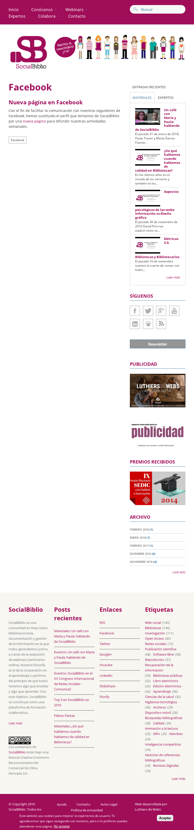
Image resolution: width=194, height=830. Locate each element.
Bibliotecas (153, 628)
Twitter (148, 311)
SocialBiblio (17, 752)
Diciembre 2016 (140, 554)
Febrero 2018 (139, 529)
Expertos (17, 16)
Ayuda (61, 804)
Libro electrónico (165, 681)
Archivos (159, 707)
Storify (104, 696)
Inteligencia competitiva (163, 744)
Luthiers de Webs (148, 809)
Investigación (155, 633)
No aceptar (62, 826)
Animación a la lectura (161, 728)
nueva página (34, 121)
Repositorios (154, 659)
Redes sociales (155, 643)
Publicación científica (160, 649)
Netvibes (176, 733)
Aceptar (165, 818)
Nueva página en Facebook (46, 102)
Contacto (77, 16)
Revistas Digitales (166, 765)
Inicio (14, 10)
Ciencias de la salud (159, 696)
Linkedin (135, 324)
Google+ (161, 311)
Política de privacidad (87, 810)
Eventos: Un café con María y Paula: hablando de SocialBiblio (74, 657)
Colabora (47, 16)
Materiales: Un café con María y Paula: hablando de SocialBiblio (72, 636)
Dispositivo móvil (158, 712)
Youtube (174, 311)
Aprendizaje (162, 691)
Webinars (74, 10)
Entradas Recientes (149, 87)
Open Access (154, 638)
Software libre (163, 654)
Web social (153, 622)
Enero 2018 (138, 537)
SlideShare (148, 324)
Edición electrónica (167, 686)
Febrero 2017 (139, 545)
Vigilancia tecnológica (161, 702)
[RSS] (161, 324)
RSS (102, 622)
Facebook (17, 140)
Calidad (158, 723)
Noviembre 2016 (141, 562)
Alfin (156, 733)
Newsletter (157, 344)
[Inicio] (29, 68)
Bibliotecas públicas (167, 675)
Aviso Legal (109, 804)
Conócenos (42, 10)
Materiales (142, 97)
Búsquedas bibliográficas (163, 718)
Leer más (173, 277)
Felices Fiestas (64, 715)
